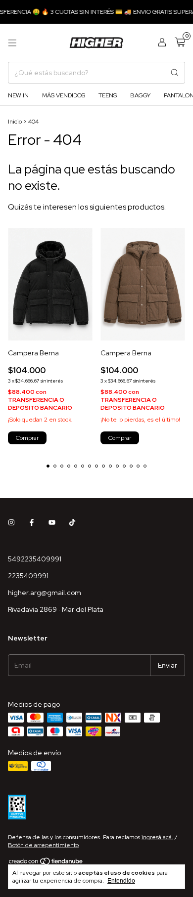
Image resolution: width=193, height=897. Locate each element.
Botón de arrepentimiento (43, 845)
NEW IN (18, 95)
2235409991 (28, 575)
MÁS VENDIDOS (63, 95)
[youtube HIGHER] (51, 522)
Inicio (15, 122)
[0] (180, 43)
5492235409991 (34, 559)
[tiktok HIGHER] (72, 522)
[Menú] (12, 43)
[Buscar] (175, 72)
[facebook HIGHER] (31, 522)
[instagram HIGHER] (11, 522)
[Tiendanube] (46, 863)
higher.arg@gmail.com (44, 592)
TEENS (107, 95)
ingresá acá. (157, 837)
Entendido (121, 880)
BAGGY (140, 95)
